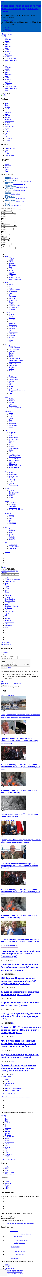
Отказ (5, 572)
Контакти (8, 1081)
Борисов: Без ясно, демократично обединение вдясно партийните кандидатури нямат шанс (20, 940)
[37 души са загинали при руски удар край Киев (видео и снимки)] (13, 785)
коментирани (10, 695)
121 (12, 1074)
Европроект (9, 1085)
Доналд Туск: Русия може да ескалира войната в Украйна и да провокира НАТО (21, 841)
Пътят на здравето (11, 60)
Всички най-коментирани (9, 945)
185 (12, 1036)
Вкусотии (8, 119)
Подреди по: (5, 685)
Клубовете (8, 608)
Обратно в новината (7, 20)
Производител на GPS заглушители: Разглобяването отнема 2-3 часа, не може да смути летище (19, 740)
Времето (7, 122)
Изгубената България (12, 606)
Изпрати (4, 668)
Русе (6, 171)
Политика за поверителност (14, 1088)
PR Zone (7, 56)
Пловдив (8, 165)
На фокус (8, 51)
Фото (6, 62)
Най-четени (5, 947)
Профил (7, 642)
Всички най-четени (7, 820)
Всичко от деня (6, 1076)
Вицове (7, 117)
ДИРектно (8, 55)
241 (12, 1023)
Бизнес (7, 588)
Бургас (7, 169)
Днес (7, 29)
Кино (6, 129)
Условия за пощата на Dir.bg (14, 1273)
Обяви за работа (10, 148)
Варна (7, 167)
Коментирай (5, 653)
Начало (7, 27)
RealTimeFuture (10, 601)
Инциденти (8, 46)
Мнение (7, 53)
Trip (6, 135)
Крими (7, 41)
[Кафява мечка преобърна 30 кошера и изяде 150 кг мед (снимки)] (13, 809)
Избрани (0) (17, 683)
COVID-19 (8, 138)
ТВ (6, 133)
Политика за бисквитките (13, 1090)
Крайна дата (14, 571)
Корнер (7, 587)
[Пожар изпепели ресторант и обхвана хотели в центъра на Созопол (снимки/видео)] (13, 709)
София (7, 164)
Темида (7, 42)
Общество (8, 30)
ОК (2, 572)
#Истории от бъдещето (12, 579)
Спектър (7, 49)
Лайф (6, 585)
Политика (8, 44)
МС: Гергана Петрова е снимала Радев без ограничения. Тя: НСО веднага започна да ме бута (20, 766)
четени (3, 695)
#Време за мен (9, 121)
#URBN (7, 140)
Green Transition (10, 599)
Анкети (7, 115)
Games (7, 124)
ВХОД (3, 681)
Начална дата (5, 571)
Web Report (8, 625)
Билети (7, 154)
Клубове (7, 131)
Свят (6, 48)
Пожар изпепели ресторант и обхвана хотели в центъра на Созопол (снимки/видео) (20, 716)
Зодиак (7, 128)
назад (2, 1)
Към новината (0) (6, 683)
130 (12, 1061)
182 (12, 1050)
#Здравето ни (9, 126)
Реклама (7, 1080)
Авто (6, 114)
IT (5, 594)
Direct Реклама (9, 155)
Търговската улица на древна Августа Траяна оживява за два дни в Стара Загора (21, 8)
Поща (6, 152)
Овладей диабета (10, 58)
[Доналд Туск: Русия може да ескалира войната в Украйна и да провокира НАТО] (13, 834)
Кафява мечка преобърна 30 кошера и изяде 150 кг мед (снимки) (21, 1004)
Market (7, 150)
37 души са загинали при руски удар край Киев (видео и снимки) (19, 791)
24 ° (2, 251)
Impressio (8, 595)
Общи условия (9, 1083)
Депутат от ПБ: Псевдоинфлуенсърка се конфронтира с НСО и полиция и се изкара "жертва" (19, 865)
